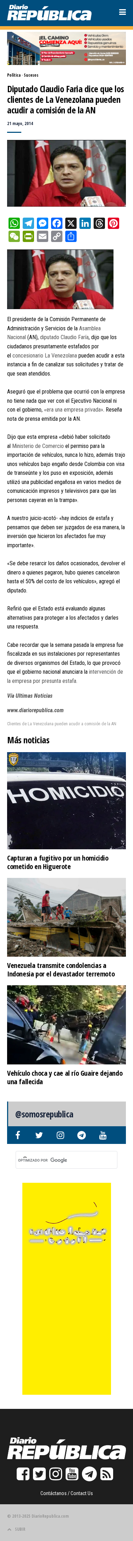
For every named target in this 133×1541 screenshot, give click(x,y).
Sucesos (31, 75)
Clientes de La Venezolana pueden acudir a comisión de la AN (61, 723)
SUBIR (20, 1529)
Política (14, 75)
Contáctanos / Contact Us (66, 1493)
